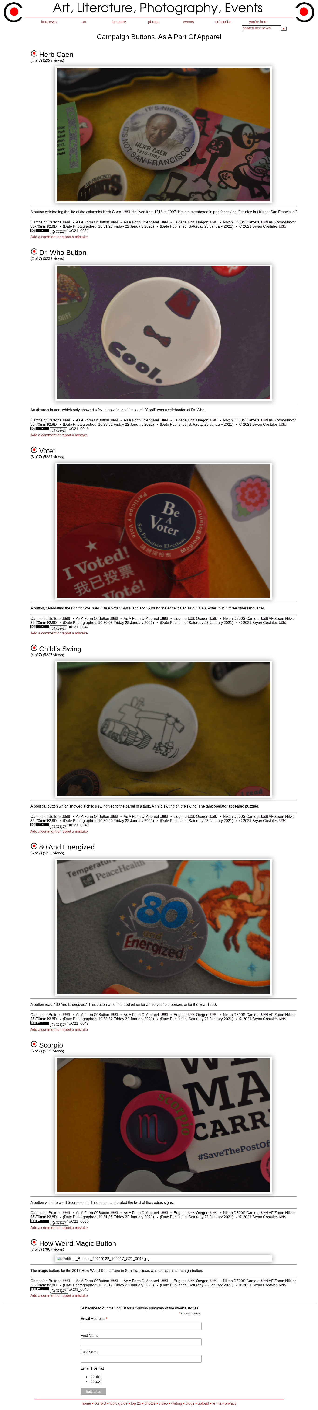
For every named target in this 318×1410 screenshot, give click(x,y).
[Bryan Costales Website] (282, 226)
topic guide (118, 1403)
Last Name (89, 1352)
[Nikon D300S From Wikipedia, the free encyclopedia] (264, 222)
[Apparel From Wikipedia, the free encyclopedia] (164, 222)
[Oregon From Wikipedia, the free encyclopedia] (213, 222)
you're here (258, 22)
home (86, 1403)
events (188, 22)
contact (100, 1403)
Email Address (94, 1318)
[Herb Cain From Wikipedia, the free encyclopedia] (126, 212)
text (98, 1381)
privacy (231, 1403)
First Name (90, 1335)
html (99, 1376)
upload (203, 1403)
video (163, 1403)
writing (176, 1403)
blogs (189, 1403)
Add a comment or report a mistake (59, 237)
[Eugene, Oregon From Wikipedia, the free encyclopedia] (191, 222)
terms (216, 1403)
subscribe (223, 22)
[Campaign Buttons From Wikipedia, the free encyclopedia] (66, 222)
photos (153, 22)
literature (119, 22)
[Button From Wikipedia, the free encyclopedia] (114, 222)
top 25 (136, 1403)
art (84, 22)
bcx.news (49, 22)
